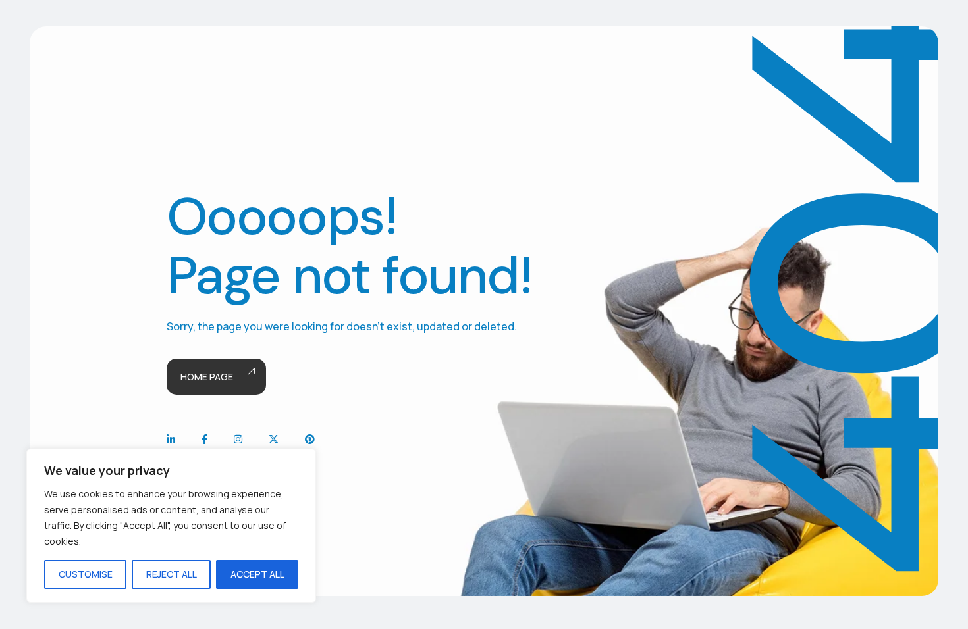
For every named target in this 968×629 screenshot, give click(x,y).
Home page (206, 376)
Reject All (171, 574)
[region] (171, 526)
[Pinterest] (310, 439)
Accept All (257, 574)
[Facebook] (204, 439)
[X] (274, 439)
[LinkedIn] (171, 439)
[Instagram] (238, 439)
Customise (86, 574)
